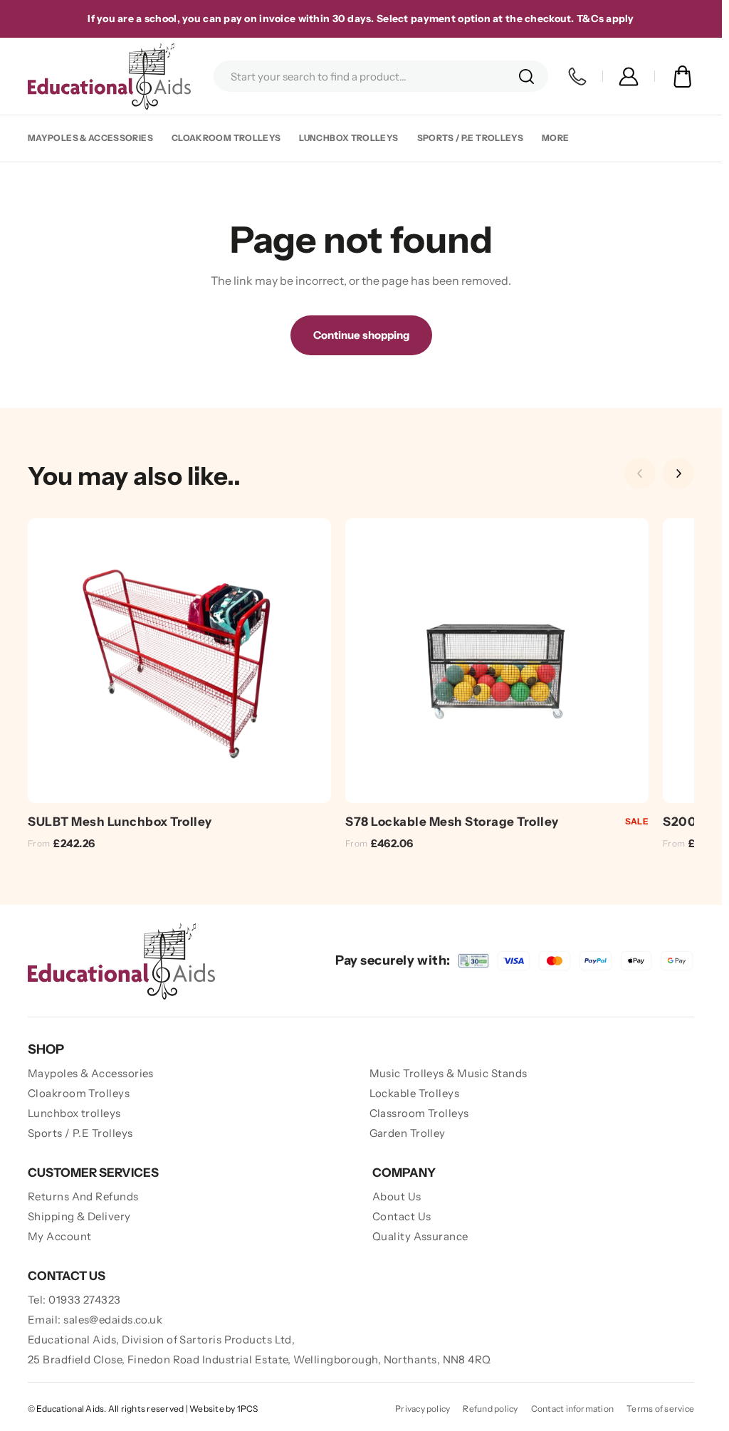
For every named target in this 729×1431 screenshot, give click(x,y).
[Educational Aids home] (121, 961)
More (555, 137)
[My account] (629, 76)
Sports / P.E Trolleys (470, 137)
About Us (396, 1196)
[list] (361, 686)
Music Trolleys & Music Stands (448, 1073)
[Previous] (640, 473)
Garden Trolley (407, 1133)
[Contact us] (577, 76)
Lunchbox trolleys (74, 1113)
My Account (60, 1236)
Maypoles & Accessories (90, 137)
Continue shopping (361, 335)
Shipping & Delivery (79, 1216)
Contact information (572, 1408)
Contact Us (401, 1216)
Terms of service (660, 1408)
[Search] (526, 76)
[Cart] (682, 76)
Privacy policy (422, 1408)
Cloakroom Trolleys (226, 137)
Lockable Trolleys (414, 1093)
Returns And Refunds (83, 1196)
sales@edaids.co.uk (112, 1319)
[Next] (678, 473)
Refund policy (490, 1408)
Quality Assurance (420, 1236)
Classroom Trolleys (419, 1113)
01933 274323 (84, 1299)
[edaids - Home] (109, 76)
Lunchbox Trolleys (348, 137)
